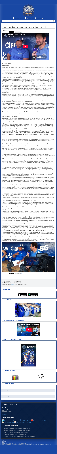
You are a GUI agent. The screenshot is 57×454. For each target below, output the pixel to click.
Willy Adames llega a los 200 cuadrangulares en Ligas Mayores (17, 428)
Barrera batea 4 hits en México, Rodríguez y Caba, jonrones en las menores (19, 436)
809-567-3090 (5, 414)
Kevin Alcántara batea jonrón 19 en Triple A (12, 390)
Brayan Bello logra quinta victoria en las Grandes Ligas (15, 434)
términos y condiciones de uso (32, 444)
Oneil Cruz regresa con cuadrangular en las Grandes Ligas (16, 432)
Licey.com (28, 10)
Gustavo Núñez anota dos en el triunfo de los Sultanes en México (16, 396)
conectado (13, 284)
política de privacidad (46, 444)
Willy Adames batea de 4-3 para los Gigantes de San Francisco (17, 430)
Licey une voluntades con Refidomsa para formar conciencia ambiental (17, 388)
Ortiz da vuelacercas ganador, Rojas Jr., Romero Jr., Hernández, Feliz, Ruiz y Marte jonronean (22, 393)
